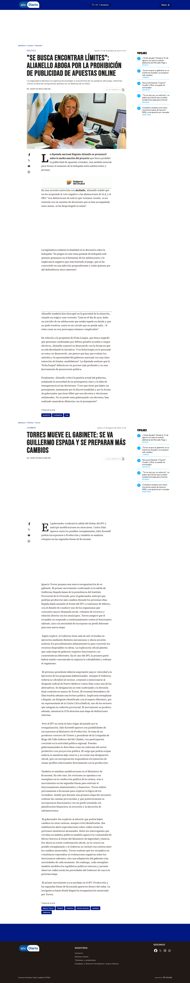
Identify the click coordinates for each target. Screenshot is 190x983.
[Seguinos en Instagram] (165, 950)
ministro (70, 908)
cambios (95, 908)
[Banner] (76, 187)
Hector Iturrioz (83, 908)
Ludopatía (58, 415)
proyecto (46, 415)
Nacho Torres (48, 908)
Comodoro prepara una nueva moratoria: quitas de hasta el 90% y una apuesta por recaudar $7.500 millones (155, 111)
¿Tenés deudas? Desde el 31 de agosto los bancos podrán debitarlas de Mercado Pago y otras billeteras (155, 61)
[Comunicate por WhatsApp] (169, 950)
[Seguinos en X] (160, 950)
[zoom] (76, 121)
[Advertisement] (95, 27)
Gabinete (46, 912)
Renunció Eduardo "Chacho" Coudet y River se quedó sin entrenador (154, 85)
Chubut (60, 908)
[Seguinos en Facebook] (155, 950)
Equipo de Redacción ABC (40, 89)
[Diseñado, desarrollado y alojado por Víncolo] (167, 978)
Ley (66, 415)
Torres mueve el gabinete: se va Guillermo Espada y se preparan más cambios (155, 72)
